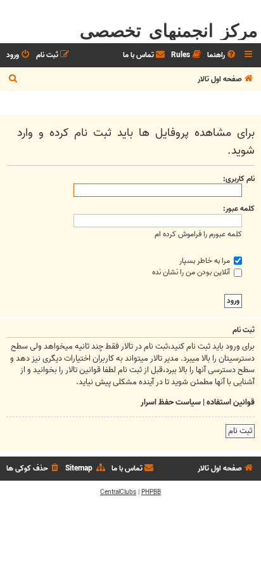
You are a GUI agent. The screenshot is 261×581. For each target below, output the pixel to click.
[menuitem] (222, 55)
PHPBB (151, 492)
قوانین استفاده (231, 402)
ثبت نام (240, 430)
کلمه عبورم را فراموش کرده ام (198, 234)
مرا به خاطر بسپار (205, 261)
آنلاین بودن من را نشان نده (192, 272)
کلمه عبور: (239, 209)
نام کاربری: (239, 179)
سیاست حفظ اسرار (171, 402)
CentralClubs (118, 492)
